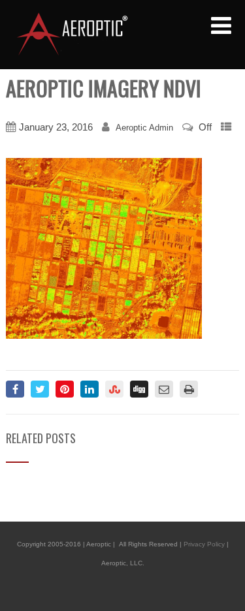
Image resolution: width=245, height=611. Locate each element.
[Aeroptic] (71, 33)
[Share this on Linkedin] (89, 389)
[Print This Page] (189, 389)
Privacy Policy (204, 544)
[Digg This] (139, 389)
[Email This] (164, 389)
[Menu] (221, 26)
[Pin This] (65, 389)
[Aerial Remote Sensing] (104, 247)
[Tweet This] (40, 389)
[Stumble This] (114, 389)
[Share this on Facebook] (15, 389)
